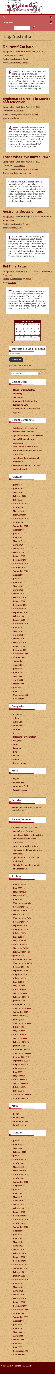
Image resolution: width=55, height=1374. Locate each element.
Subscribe (16, 359)
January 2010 (19, 646)
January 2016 (19, 601)
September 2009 (20, 661)
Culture (16, 729)
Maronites (18, 397)
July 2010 (17, 627)
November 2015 (20, 608)
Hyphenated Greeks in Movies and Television (26, 100)
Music (16, 744)
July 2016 (17, 578)
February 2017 (19, 552)
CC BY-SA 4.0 (7, 1365)
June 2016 (17, 582)
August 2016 (19, 575)
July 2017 (17, 533)
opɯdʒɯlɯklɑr (21, 5)
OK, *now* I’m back (18, 46)
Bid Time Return (15, 266)
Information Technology (24, 737)
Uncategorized (20, 763)
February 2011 (19, 616)
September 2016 (20, 571)
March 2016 (18, 593)
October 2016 (19, 567)
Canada (20, 173)
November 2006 (20, 695)
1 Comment (19, 55)
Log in (16, 778)
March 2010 (18, 638)
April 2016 (18, 590)
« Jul (11, 342)
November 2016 (20, 563)
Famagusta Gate (20, 405)
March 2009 (18, 683)
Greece (35, 114)
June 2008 (17, 691)
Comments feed (20, 786)
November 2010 (20, 623)
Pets (15, 752)
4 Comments (19, 165)
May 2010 (17, 631)
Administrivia (14, 62)
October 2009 (19, 657)
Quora (16, 759)
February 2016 (19, 597)
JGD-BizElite (27, 1365)
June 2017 (17, 537)
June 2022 (17, 499)
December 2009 (20, 650)
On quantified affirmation (25, 401)
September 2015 (20, 612)
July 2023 (17, 484)
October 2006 (19, 698)
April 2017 (18, 545)
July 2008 (17, 687)
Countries (17, 725)
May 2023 (17, 492)
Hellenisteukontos (20, 807)
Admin (26, 59)
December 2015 (20, 605)
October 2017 (19, 522)
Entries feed (19, 782)
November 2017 (20, 518)
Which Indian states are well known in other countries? (28, 439)
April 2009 (18, 680)
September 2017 (20, 526)
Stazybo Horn (19, 465)
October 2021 (19, 507)
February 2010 (19, 642)
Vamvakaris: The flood (23, 431)
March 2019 (18, 511)
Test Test (17, 446)
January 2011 (19, 620)
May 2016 (17, 586)
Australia (25, 62)
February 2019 (19, 515)
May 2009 (17, 676)
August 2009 (19, 665)
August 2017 (19, 530)
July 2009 (17, 668)
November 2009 (20, 653)
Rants (19, 227)
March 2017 (18, 548)
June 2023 (17, 488)
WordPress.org (20, 790)
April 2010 (18, 635)
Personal (27, 224)
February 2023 (19, 496)
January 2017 (19, 556)
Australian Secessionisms (23, 211)
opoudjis (10, 51)
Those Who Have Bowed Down (27, 156)
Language (17, 740)
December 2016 (20, 560)
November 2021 (20, 503)
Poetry (16, 755)
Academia (17, 714)
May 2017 (17, 541)
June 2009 (17, 672)
